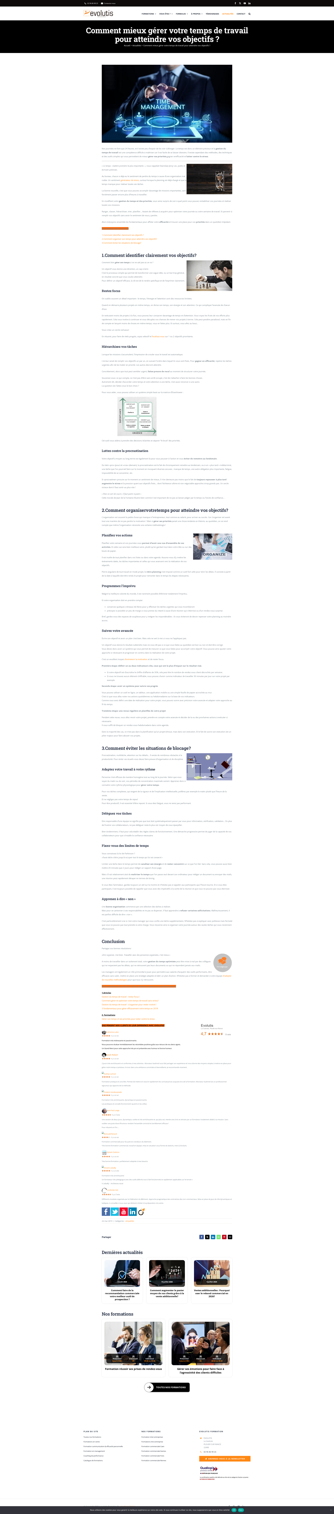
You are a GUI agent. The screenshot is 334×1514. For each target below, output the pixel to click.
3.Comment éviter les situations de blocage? (121, 242)
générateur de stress (130, 180)
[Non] (330, 1510)
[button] (249, 13)
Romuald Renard (110, 1134)
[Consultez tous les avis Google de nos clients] (110, 1036)
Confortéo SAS (112, 1190)
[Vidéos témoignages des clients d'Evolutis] (124, 1209)
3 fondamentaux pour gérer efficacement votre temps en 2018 (130, 1008)
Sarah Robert (112, 1054)
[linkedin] (249, 3)
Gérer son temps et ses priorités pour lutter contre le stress (128, 1019)
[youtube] (245, 3)
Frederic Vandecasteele (113, 1092)
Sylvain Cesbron (113, 1152)
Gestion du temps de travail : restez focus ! (121, 996)
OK (234, 1510)
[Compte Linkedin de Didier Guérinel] (132, 1209)
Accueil (127, 45)
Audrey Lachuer (110, 1074)
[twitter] (240, 3)
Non (241, 1510)
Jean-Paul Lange (113, 1110)
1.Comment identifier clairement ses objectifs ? (123, 235)
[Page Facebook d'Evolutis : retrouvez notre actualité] (106, 1209)
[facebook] (235, 3)
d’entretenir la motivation (136, 659)
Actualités (136, 45)
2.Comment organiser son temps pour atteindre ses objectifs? (129, 239)
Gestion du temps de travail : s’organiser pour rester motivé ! (129, 1004)
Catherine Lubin (112, 1032)
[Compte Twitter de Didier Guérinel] (115, 1209)
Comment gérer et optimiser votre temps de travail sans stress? (130, 1000)
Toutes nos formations (171, 1387)
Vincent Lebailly (110, 1168)
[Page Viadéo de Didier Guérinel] (141, 1209)
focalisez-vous (158, 336)
